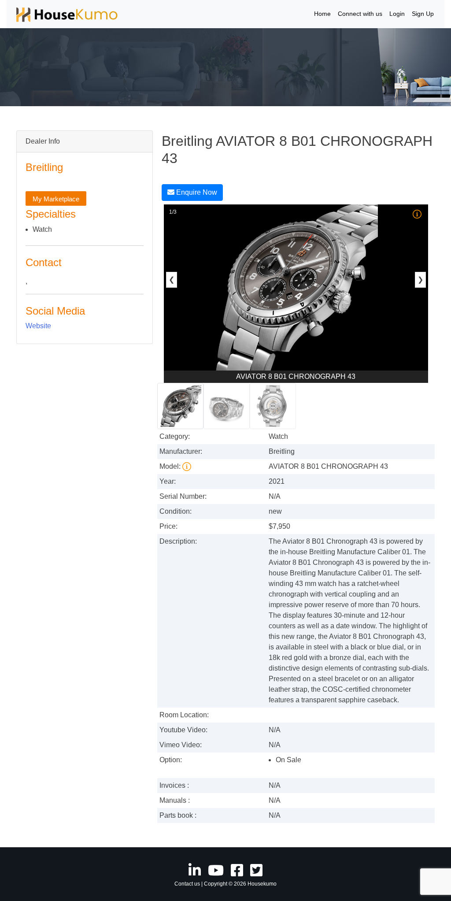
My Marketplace (56, 199)
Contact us (187, 884)
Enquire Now (195, 192)
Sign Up (423, 13)
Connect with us (360, 13)
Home (322, 13)
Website (38, 326)
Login (397, 13)
